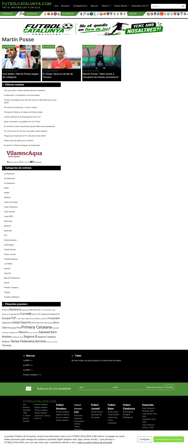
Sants (21, 337)
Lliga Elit (7, 273)
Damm (34, 314)
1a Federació (9, 174)
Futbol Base (9, 245)
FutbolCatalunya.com (26, 3)
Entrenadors (79, 421)
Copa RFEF (8, 216)
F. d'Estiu (26, 416)
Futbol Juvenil (10, 254)
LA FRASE (8, 264)
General (7, 268)
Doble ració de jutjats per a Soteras (18, 140)
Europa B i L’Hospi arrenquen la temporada (22, 145)
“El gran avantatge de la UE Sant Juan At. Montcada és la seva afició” (30, 101)
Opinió (6, 283)
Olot (4, 327)
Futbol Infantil (113, 415)
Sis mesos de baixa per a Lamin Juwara (20, 107)
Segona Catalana (47, 336)
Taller (25, 413)
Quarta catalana (40, 413)
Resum (23, 332)
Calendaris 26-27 (139, 5)
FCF (5, 235)
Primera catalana (40, 404)
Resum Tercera (33, 332)
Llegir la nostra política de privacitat (94, 442)
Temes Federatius (22, 341)
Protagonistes (13, 332)
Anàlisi (6, 193)
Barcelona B (35, 310)
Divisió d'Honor (97, 412)
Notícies (65, 5)
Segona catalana (40, 407)
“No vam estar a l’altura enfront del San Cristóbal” (24, 90)
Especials (8, 230)
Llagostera (6, 322)
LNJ (34, 322)
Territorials (95, 417)
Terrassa (6, 345)
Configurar (145, 439)
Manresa (39, 323)
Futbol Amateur (10, 240)
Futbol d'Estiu (120, 5)
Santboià (15, 337)
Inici (57, 5)
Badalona (15, 309)
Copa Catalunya (10, 207)
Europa (6, 318)
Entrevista (8, 221)
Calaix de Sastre (11, 202)
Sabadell (44, 332)
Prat (18, 327)
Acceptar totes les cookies (169, 439)
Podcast (26, 421)
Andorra (5, 310)
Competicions (80, 5)
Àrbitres (7, 197)
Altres (6, 188)
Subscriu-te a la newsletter (54, 388)
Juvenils (43, 319)
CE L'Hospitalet (46, 310)
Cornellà (25, 314)
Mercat (94, 5)
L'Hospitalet (53, 318)
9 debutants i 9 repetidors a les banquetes (22, 95)
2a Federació (89, 47)
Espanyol (45, 314)
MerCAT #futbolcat (12, 278)
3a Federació (49, 47)
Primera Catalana (11, 287)
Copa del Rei (9, 211)
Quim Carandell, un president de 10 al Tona (22, 121)
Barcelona (25, 310)
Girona (32, 319)
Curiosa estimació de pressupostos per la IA (22, 117)
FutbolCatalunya (11, 259)
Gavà (27, 318)
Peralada (12, 328)
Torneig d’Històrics (11, 297)
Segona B (30, 336)
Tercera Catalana (51, 342)
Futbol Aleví (112, 417)
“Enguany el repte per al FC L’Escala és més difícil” (25, 136)
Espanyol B (54, 314)
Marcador (27, 410)
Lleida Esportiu (21, 322)
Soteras (6, 341)
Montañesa (48, 323)
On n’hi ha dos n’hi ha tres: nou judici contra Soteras (26, 131)
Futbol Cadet (113, 412)
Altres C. (106, 5)
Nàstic (56, 322)
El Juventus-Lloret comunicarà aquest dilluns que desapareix (29, 126)
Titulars (7, 292)
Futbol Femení (10, 249)
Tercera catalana (40, 410)
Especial (7, 226)
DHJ (39, 314)
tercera (40, 341)
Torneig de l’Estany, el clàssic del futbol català (23, 112)
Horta (37, 318)
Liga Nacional (96, 415)
